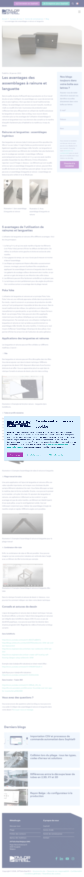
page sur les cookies (15, 447)
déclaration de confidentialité (57, 444)
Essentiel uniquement (35, 455)
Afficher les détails (56, 455)
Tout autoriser (15, 455)
